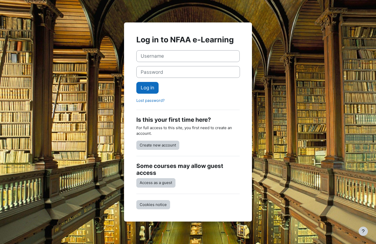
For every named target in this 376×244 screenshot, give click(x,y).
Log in (147, 88)
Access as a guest (156, 182)
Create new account (158, 145)
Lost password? (150, 100)
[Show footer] (363, 231)
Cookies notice (153, 204)
